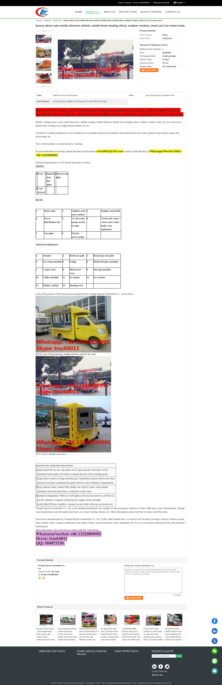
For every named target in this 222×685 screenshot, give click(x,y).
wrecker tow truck (52, 651)
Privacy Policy (56, 683)
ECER (168, 683)
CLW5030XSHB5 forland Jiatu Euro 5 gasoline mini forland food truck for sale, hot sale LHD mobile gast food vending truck (131, 635)
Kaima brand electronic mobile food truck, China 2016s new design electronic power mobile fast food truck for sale (68, 635)
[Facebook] (214, 621)
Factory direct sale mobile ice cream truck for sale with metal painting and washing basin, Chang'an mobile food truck (153, 635)
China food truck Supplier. (74, 683)
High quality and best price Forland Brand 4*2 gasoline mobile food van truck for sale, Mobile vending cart (89, 634)
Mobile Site (158, 675)
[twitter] (214, 641)
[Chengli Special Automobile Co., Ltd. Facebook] (161, 666)
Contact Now (150, 70)
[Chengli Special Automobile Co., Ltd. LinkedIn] (154, 666)
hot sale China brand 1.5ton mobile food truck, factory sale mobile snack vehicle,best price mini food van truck (46, 635)
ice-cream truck (173, 122)
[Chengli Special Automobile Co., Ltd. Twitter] (167, 666)
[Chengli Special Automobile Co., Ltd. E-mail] (43, 577)
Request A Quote (161, 2)
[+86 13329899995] (214, 660)
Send (179, 656)
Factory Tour (128, 12)
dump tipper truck (127, 651)
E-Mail (155, 671)
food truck (57, 20)
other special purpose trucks (92, 653)
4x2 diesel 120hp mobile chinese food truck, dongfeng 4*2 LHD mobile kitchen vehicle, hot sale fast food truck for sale (173, 635)
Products (92, 12)
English (179, 2)
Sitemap (163, 671)
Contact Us (173, 12)
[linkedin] (214, 631)
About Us (109, 12)
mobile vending (87, 122)
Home (78, 12)
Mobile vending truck (46, 122)
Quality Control (151, 12)
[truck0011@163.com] (214, 670)
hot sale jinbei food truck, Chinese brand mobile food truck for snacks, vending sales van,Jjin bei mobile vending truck (110, 635)
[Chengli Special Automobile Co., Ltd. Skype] (39, 577)
